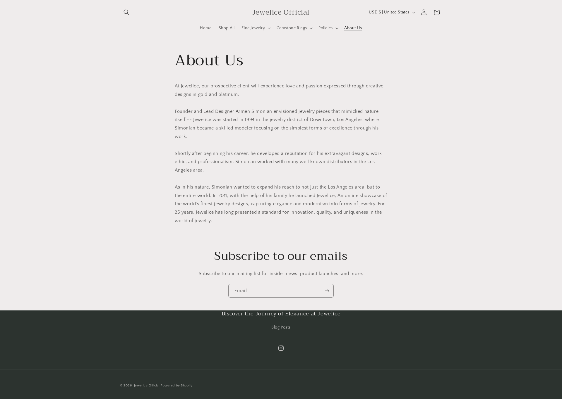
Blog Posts (281, 327)
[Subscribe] (327, 291)
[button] (126, 12)
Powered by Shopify (177, 385)
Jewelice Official (147, 385)
